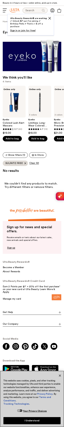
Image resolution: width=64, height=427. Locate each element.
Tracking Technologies (16, 404)
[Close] (60, 375)
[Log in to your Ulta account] (52, 10)
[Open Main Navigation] (5, 10)
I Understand (32, 420)
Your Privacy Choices (35, 411)
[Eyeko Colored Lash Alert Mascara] (14, 110)
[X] (49, 18)
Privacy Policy (45, 394)
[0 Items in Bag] (59, 10)
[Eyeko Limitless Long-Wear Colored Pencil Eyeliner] (39, 110)
